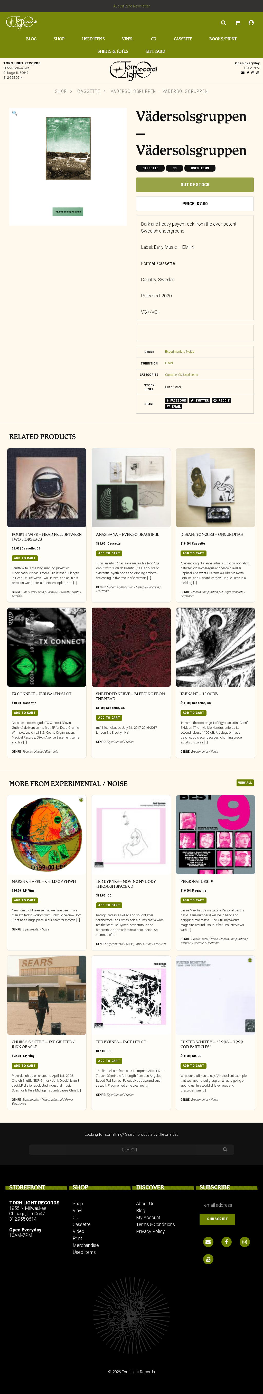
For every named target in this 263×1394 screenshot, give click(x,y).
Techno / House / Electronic (40, 751)
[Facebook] (248, 73)
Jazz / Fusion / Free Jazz (150, 944)
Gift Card (155, 51)
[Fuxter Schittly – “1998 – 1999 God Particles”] (215, 995)
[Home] (131, 70)
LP (24, 890)
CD (153, 39)
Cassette (183, 39)
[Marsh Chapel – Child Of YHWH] (46, 834)
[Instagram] (253, 73)
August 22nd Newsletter (131, 6)
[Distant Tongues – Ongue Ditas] (215, 487)
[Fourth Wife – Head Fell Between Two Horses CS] (46, 487)
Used (169, 363)
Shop (59, 39)
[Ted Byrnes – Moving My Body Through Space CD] (131, 834)
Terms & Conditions (155, 1224)
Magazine (199, 890)
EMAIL (176, 407)
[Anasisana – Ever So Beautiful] (131, 487)
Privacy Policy (150, 1231)
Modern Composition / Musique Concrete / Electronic (214, 941)
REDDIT (224, 400)
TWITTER (202, 400)
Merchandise (86, 1245)
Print (77, 1238)
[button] (14, 113)
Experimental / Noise (179, 351)
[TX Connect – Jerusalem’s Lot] (46, 647)
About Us (145, 1203)
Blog (31, 39)
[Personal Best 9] (215, 834)
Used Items (93, 39)
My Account (148, 1217)
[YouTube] (258, 73)
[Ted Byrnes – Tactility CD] (131, 995)
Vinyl (127, 39)
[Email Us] (243, 73)
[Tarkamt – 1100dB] (215, 647)
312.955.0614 (13, 77)
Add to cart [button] (25, 558)
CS (175, 168)
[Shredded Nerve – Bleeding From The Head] (131, 647)
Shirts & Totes (113, 51)
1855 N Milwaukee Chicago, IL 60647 (27, 1210)
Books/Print (223, 39)
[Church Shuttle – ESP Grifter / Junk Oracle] (46, 995)
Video (78, 1231)
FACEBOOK (178, 400)
